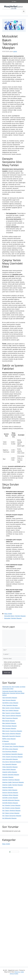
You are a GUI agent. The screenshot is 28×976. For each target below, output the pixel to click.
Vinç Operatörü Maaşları (9, 764)
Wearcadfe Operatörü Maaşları (11, 736)
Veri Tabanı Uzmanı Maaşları (10, 813)
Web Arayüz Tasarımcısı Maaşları (12, 731)
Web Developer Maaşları (9, 726)
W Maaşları (5, 741)
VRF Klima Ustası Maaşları (10, 749)
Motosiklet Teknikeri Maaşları (13, 618)
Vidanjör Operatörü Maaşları (10, 774)
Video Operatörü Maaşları (10, 767)
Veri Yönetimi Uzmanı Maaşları (11, 805)
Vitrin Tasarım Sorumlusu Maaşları (12, 756)
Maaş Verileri (8, 613)
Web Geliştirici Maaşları (9, 723)
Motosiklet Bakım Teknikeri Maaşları (15, 616)
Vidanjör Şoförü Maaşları (9, 772)
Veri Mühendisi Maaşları (9, 818)
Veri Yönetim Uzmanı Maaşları (11, 808)
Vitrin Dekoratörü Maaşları (10, 759)
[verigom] (14, 907)
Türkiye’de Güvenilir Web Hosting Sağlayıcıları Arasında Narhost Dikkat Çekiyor (13, 693)
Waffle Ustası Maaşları (9, 738)
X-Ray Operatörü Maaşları (10, 705)
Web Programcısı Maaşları (10, 718)
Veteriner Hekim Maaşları (9, 790)
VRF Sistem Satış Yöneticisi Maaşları (13, 746)
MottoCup (17, 972)
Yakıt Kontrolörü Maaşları (9, 697)
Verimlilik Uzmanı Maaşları (10, 797)
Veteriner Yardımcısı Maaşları (11, 779)
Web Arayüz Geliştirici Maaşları (11, 733)
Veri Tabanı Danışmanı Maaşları (11, 815)
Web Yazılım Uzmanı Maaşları (11, 708)
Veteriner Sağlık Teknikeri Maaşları (12, 785)
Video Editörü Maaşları (9, 769)
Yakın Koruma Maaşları (9, 700)
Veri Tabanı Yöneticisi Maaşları (11, 810)
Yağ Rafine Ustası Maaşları (10, 703)
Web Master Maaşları (8, 720)
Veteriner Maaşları (7, 787)
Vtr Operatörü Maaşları (9, 744)
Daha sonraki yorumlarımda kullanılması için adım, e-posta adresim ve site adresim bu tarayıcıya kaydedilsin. (13, 665)
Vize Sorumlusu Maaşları (9, 751)
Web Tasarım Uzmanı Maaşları (11, 713)
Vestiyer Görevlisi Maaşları (10, 792)
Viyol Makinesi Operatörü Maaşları (12, 754)
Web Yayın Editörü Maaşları (10, 710)
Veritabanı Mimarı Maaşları (10, 795)
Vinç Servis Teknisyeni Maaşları (11, 762)
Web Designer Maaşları (9, 728)
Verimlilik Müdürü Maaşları (10, 803)
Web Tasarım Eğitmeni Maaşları (11, 715)
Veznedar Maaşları (7, 777)
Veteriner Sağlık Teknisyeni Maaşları (13, 782)
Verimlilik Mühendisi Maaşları (11, 800)
